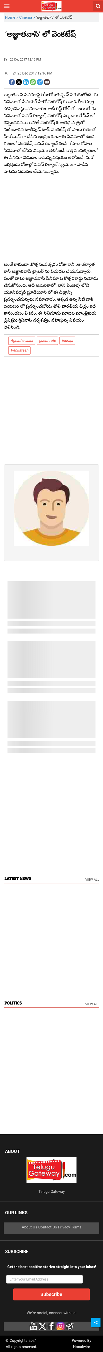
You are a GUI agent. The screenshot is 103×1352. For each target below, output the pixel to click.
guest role (47, 340)
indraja (67, 340)
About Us (29, 1227)
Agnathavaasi (21, 340)
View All (92, 879)
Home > (12, 17)
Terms (76, 1227)
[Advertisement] (33, 46)
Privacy (64, 1227)
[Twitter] (19, 81)
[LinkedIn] (26, 81)
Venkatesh (19, 350)
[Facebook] (12, 81)
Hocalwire (81, 1347)
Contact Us (47, 1227)
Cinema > (27, 17)
